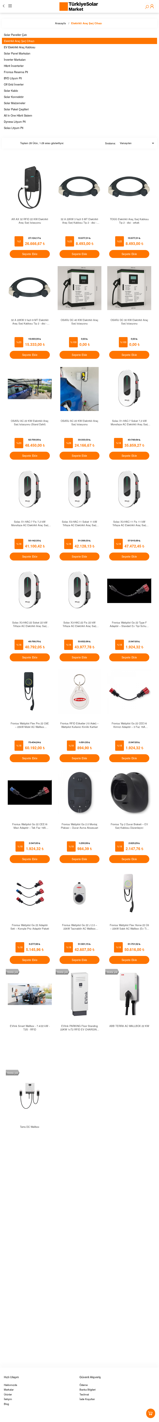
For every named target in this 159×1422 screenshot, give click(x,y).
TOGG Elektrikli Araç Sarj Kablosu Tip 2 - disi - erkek (129, 220)
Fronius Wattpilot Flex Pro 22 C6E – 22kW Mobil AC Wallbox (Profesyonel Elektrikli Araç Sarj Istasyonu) (30, 724)
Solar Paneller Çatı (15, 35)
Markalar (9, 1389)
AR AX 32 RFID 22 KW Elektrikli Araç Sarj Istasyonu (29, 220)
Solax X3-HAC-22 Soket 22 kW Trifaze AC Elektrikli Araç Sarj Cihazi (29, 624)
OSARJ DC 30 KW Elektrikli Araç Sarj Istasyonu (129, 321)
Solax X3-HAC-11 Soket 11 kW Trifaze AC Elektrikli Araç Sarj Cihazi (79, 523)
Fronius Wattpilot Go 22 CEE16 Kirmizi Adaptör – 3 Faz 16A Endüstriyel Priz (129, 724)
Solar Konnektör (14, 97)
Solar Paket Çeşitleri (16, 109)
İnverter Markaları (15, 59)
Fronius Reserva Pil (16, 72)
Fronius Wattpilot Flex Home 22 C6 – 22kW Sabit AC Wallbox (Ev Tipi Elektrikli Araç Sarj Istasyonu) (129, 926)
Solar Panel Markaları (17, 53)
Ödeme (84, 1385)
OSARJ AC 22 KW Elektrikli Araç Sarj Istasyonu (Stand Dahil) (29, 422)
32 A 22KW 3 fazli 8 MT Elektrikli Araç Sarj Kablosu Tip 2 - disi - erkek (29, 321)
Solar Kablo (11, 91)
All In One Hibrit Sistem (18, 115)
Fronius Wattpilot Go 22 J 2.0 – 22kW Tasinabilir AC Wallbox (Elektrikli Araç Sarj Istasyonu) (79, 926)
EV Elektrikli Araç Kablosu (19, 47)
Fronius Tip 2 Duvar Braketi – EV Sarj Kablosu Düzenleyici (129, 825)
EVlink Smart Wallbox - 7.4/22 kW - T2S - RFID (30, 1027)
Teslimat (84, 1394)
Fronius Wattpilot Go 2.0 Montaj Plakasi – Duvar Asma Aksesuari (79, 825)
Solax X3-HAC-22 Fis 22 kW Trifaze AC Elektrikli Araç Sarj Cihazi (79, 624)
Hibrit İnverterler (14, 66)
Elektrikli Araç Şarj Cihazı (86, 23)
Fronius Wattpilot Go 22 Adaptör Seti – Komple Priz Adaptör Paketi (29, 926)
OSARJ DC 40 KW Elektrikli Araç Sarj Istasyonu (79, 321)
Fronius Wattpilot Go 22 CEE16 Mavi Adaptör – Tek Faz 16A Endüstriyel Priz (29, 825)
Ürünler (8, 1394)
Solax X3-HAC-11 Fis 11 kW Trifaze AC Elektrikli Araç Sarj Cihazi (129, 523)
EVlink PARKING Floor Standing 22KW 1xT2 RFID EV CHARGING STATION (79, 1027)
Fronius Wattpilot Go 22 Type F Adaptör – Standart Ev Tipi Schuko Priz (129, 624)
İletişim (8, 1399)
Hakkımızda (10, 1385)
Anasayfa (60, 23)
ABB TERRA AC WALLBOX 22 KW (129, 1026)
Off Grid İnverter (14, 84)
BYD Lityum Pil (13, 78)
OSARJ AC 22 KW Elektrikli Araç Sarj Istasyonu (79, 422)
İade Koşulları (87, 1399)
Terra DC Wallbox (29, 1127)
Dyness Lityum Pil (15, 122)
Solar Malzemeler (14, 103)
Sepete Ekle (29, 254)
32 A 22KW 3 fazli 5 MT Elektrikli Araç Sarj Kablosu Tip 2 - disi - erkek (79, 220)
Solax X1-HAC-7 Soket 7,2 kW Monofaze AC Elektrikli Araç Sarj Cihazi (129, 422)
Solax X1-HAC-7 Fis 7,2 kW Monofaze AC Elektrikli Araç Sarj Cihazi (29, 523)
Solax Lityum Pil (13, 128)
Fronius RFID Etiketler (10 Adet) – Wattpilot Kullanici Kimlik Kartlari (79, 724)
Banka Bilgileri (88, 1389)
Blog (6, 1404)
